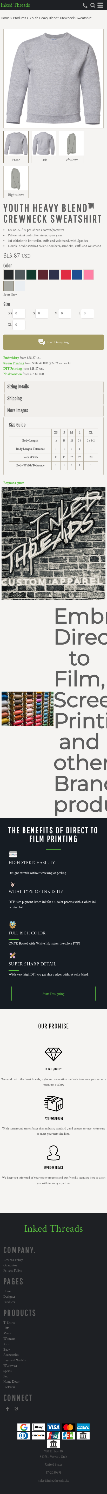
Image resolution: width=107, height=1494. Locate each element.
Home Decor (11, 1382)
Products (19, 18)
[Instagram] (15, 1408)
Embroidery (11, 358)
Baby (6, 1350)
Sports (7, 1371)
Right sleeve (16, 195)
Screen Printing (13, 363)
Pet (5, 1376)
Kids (6, 1344)
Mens (7, 1333)
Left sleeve (71, 160)
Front (16, 160)
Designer (9, 1297)
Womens (9, 1339)
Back (44, 160)
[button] (92, 5)
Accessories (11, 1355)
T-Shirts (9, 1323)
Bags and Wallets (14, 1360)
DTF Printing (12, 369)
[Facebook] (7, 1408)
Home (5, 18)
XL (10, 325)
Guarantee (10, 1265)
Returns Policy (13, 1260)
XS (10, 313)
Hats (6, 1328)
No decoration (12, 374)
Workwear (10, 1366)
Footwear (9, 1387)
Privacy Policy (12, 1270)
